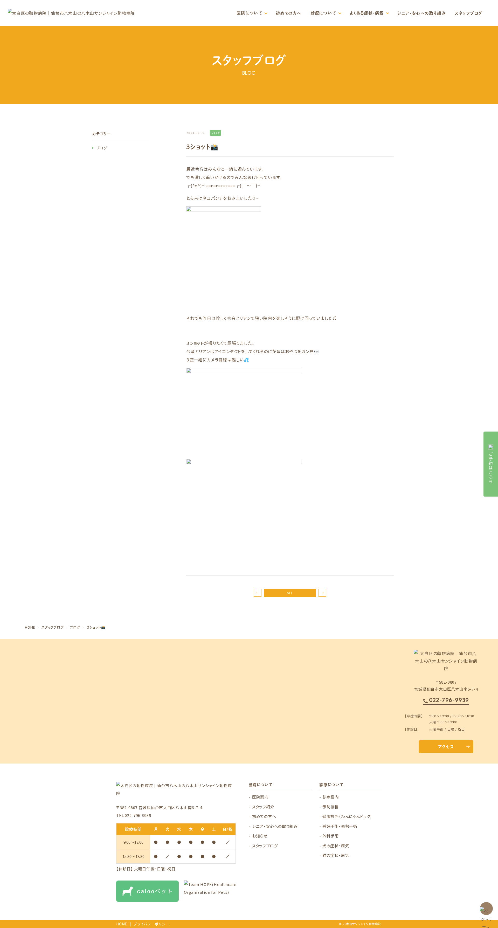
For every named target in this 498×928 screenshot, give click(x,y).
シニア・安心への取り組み (421, 13)
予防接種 (330, 806)
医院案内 (260, 797)
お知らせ (259, 835)
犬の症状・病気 (335, 845)
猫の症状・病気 (335, 855)
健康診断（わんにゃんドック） (347, 816)
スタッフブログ (468, 13)
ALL (290, 592)
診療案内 (330, 797)
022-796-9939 (449, 700)
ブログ (101, 147)
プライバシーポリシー (151, 923)
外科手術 (330, 835)
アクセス (446, 747)
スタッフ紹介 (263, 806)
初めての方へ (288, 13)
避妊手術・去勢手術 (339, 826)
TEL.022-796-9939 (133, 815)
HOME (121, 923)
